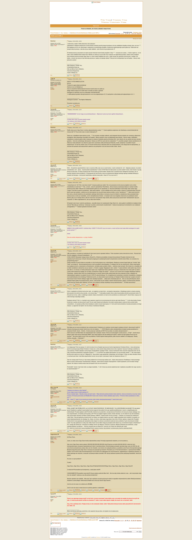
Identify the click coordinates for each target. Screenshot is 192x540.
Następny (139, 33)
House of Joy (53, 175)
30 (125, 33)
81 (132, 33)
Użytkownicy (118, 20)
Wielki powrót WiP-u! (93, 33)
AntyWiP (52, 89)
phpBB (89, 537)
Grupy (125, 20)
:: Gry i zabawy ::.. (64, 33)
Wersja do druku (137, 38)
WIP (51, 119)
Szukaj (109, 20)
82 (134, 33)
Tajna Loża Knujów (54, 396)
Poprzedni (117, 33)
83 (135, 33)
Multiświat (73, 33)
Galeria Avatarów (116, 22)
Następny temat (137, 32)
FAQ (103, 20)
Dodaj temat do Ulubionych (135, 528)
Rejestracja (106, 22)
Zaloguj (124, 22)
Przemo (98, 537)
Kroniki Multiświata (82, 33)
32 (129, 33)
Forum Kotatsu (54, 33)
